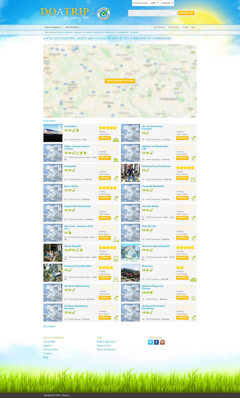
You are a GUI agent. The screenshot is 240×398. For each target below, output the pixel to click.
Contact (47, 353)
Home (59, 32)
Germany (68, 32)
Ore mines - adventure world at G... (78, 227)
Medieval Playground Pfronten (152, 287)
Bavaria (78, 32)
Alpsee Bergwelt (72, 246)
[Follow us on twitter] (150, 342)
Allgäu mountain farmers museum (76, 147)
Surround (134, 32)
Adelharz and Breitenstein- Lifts (155, 147)
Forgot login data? (106, 341)
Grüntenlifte (70, 166)
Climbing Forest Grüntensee (156, 166)
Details (104, 138)
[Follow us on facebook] (156, 342)
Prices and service (106, 349)
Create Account (140, 3)
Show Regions (72, 27)
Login (152, 3)
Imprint (47, 345)
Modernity (110, 32)
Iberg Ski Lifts (149, 226)
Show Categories (52, 27)
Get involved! (159, 27)
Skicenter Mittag (150, 206)
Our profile (49, 341)
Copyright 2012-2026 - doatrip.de (56, 395)
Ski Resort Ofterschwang (76, 286)
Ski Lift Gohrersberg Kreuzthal (152, 127)
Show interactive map (120, 81)
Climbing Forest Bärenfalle (77, 266)
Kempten (88, 32)
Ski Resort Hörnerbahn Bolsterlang (153, 307)
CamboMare (122, 32)
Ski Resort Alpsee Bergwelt (155, 246)
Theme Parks (173, 27)
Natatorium (99, 32)
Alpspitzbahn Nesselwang (77, 206)
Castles (185, 27)
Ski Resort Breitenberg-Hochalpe (76, 307)
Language (165, 3)
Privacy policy (50, 349)
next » (52, 120)
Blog (193, 27)
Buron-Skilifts (71, 186)
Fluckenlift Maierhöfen (153, 186)
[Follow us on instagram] (162, 342)
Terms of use (103, 345)
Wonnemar (147, 266)
